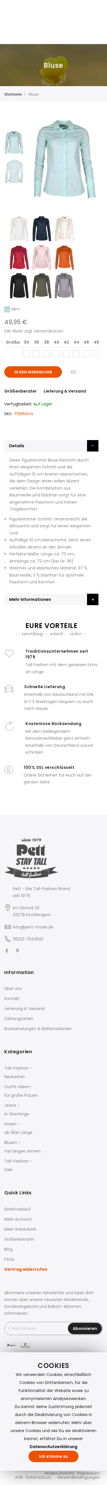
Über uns (13, 988)
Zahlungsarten (18, 1018)
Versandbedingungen (78, 1477)
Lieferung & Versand (65, 391)
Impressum (88, 1473)
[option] (14, 142)
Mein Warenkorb (20, 1229)
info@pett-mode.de (33, 927)
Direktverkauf (17, 1209)
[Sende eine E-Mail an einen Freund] (73, 372)
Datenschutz (38, 1477)
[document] (53, 1411)
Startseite (13, 94)
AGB (19, 1477)
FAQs (9, 1259)
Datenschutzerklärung (53, 1447)
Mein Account (18, 1219)
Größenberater (20, 391)
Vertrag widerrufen (25, 1269)
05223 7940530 (28, 939)
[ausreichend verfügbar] (26, 353)
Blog (8, 1249)
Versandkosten (48, 331)
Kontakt (12, 998)
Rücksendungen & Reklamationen (38, 1028)
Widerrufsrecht (59, 1473)
